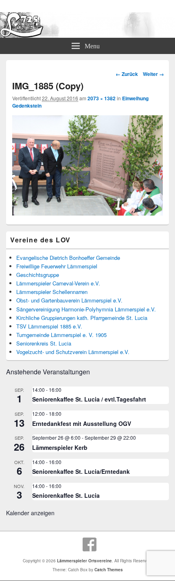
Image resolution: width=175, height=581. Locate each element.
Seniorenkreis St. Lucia (43, 343)
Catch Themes (108, 569)
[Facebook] (89, 544)
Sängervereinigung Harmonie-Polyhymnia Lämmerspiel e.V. (86, 309)
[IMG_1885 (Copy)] (87, 213)
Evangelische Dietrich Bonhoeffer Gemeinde (68, 257)
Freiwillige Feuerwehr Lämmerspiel (56, 266)
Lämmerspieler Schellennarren (52, 292)
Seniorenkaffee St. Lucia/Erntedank (81, 471)
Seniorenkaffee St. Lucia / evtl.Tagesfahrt (89, 399)
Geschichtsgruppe (37, 275)
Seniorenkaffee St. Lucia (66, 495)
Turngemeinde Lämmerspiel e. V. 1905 (61, 335)
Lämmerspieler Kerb (60, 447)
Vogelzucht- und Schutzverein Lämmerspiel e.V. (72, 352)
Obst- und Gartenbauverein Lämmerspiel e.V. (69, 300)
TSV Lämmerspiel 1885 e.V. (49, 326)
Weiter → (153, 74)
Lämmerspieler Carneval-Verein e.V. (58, 283)
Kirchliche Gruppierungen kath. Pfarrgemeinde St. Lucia (81, 318)
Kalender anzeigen (30, 513)
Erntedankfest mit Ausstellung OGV (81, 423)
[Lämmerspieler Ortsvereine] (87, 35)
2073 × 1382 (102, 98)
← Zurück (127, 74)
